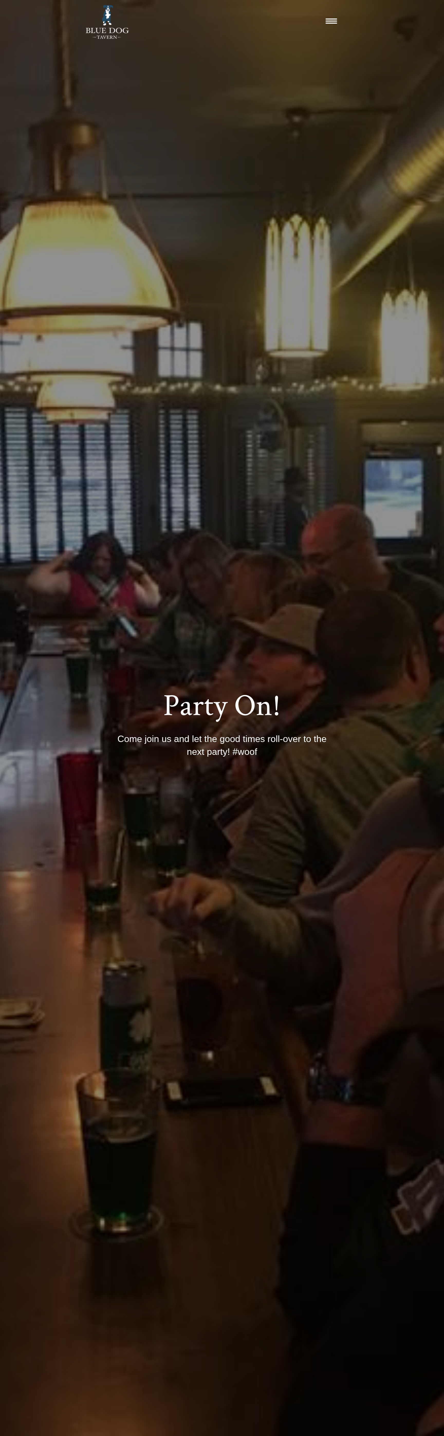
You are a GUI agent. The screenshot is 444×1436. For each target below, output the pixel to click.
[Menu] (331, 21)
